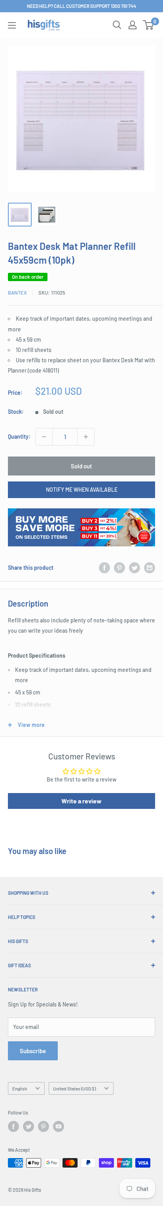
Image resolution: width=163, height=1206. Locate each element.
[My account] (132, 25)
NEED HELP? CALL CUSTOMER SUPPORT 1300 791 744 (81, 6)
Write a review (81, 801)
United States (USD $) (74, 1088)
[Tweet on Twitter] (134, 567)
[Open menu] (12, 25)
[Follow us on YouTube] (58, 1126)
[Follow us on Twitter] (28, 1126)
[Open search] (117, 25)
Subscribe (33, 1050)
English (19, 1088)
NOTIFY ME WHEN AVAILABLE (82, 489)
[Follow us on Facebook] (13, 1126)
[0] (149, 25)
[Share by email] (149, 567)
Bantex (17, 292)
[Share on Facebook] (104, 567)
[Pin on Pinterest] (119, 567)
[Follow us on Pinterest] (43, 1126)
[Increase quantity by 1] (86, 436)
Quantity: (19, 436)
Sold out (81, 466)
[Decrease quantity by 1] (44, 436)
